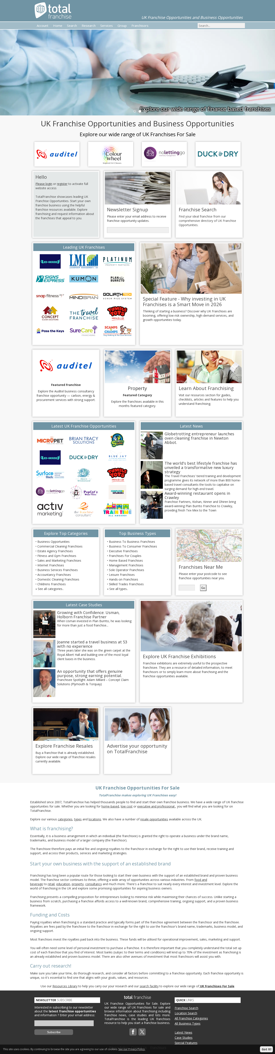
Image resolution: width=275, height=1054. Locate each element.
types (78, 819)
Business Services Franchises (57, 570)
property (78, 884)
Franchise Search (186, 1008)
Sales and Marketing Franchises (59, 560)
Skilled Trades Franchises (126, 584)
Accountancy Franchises (54, 575)
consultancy (93, 884)
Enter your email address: (77, 1015)
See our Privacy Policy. (131, 1049)
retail (51, 884)
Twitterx (142, 1032)
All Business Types (187, 1023)
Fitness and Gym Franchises (56, 556)
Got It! (266, 1049)
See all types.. (118, 589)
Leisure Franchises (122, 575)
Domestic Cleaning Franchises (58, 579)
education (63, 884)
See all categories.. (51, 589)
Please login (43, 184)
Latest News (183, 1032)
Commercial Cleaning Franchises (59, 546)
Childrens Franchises (51, 584)
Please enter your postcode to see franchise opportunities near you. (203, 576)
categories (65, 819)
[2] (144, 111)
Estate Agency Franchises (55, 551)
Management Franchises (126, 565)
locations (95, 819)
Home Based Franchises (126, 560)
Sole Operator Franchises (126, 570)
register (62, 184)
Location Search (186, 1013)
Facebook (133, 1032)
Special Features (186, 1043)
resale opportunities (154, 819)
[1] (139, 111)
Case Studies (183, 1038)
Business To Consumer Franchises (133, 546)
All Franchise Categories (191, 1018)
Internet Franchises (50, 565)
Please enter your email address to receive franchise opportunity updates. (136, 218)
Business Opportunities (53, 542)
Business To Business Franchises (132, 542)
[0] (134, 111)
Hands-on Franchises (123, 579)
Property (137, 388)
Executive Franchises (123, 551)
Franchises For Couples (125, 556)
